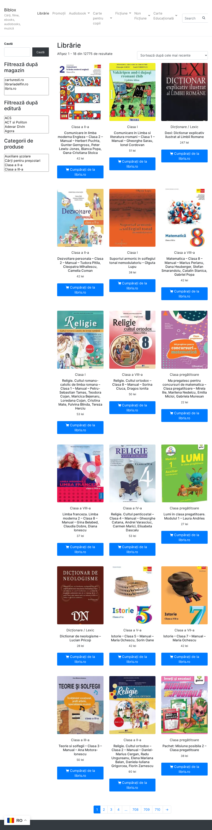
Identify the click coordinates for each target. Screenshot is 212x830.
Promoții (59, 13)
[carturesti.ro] (26, 80)
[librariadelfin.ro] (26, 84)
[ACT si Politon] (26, 122)
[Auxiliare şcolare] (26, 156)
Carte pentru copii (98, 18)
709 (147, 809)
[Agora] (26, 131)
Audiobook (77, 13)
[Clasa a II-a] (26, 165)
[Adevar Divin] (26, 126)
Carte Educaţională (163, 15)
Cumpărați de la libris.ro (82, 171)
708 (135, 809)
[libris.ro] (26, 88)
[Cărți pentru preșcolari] (26, 160)
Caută (8, 43)
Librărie (43, 13)
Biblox (10, 9)
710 (157, 809)
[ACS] (26, 118)
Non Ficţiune (140, 15)
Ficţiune (121, 13)
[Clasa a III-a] (26, 169)
